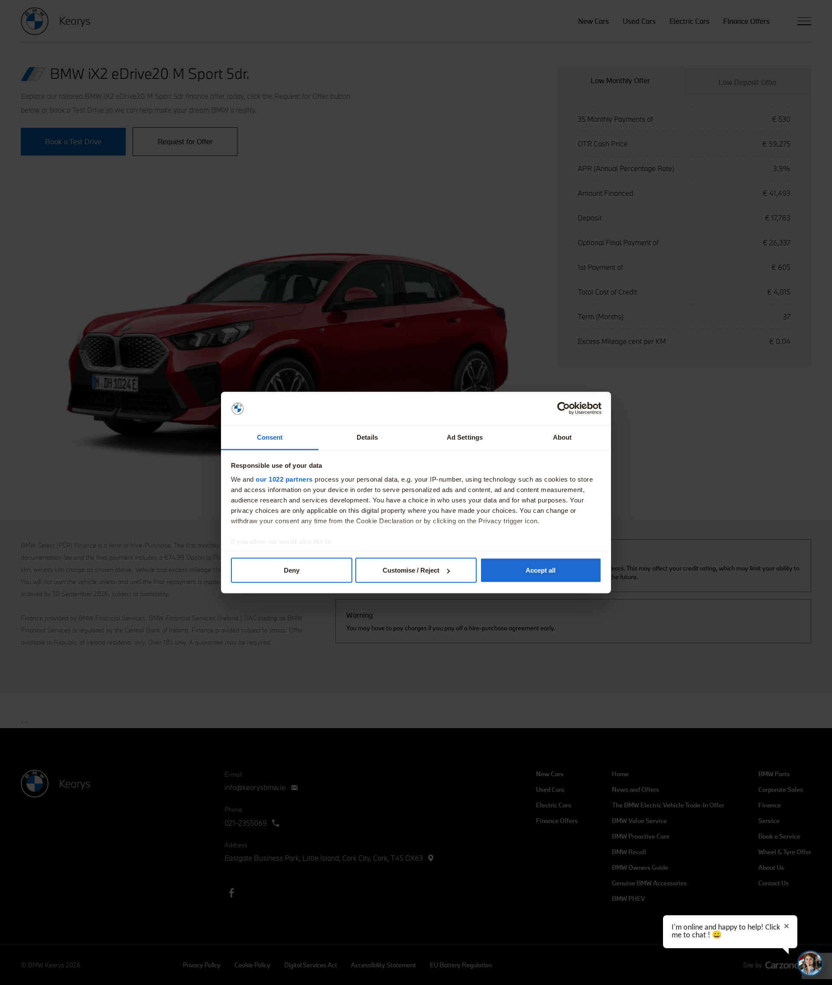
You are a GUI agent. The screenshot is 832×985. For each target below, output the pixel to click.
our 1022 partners (284, 479)
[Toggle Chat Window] (810, 963)
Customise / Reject (411, 570)
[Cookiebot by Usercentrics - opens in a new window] (563, 408)
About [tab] (562, 437)
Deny (291, 570)
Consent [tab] (270, 437)
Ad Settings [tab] (465, 437)
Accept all (541, 570)
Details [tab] (367, 437)
